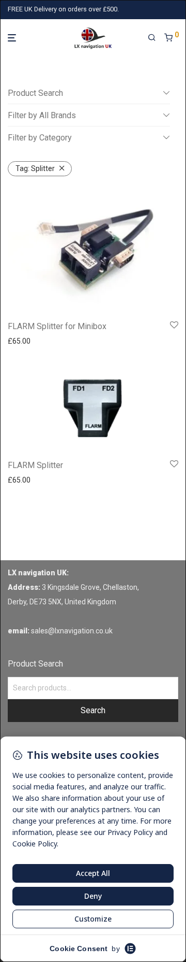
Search (93, 710)
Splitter (35, 168)
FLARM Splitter (35, 465)
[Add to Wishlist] (174, 325)
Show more (23, 341)
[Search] (152, 38)
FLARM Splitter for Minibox (57, 326)
